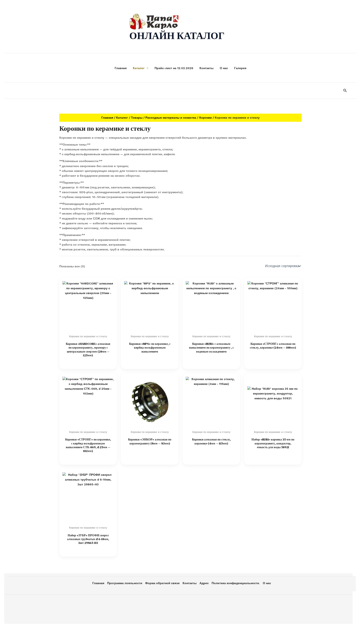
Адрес (204, 583)
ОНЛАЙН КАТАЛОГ (177, 35)
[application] (146, 68)
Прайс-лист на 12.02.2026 (174, 68)
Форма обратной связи (162, 583)
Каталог (139, 68)
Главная (121, 68)
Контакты (207, 68)
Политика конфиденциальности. (236, 583)
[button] (345, 90)
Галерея (240, 68)
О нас (224, 68)
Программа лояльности (124, 583)
